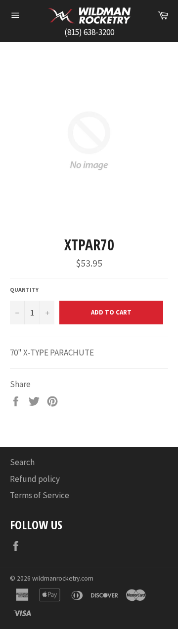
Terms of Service (39, 495)
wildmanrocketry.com (62, 578)
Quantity (24, 289)
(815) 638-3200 (89, 32)
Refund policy (35, 478)
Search (22, 462)
